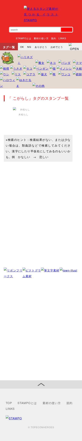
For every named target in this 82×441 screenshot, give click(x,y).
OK (22, 46)
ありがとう (41, 46)
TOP (9, 403)
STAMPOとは (23, 38)
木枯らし (23, 114)
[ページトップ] (41, 384)
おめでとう (57, 46)
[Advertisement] (41, 330)
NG (29, 46)
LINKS (62, 38)
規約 (53, 38)
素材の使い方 (41, 38)
